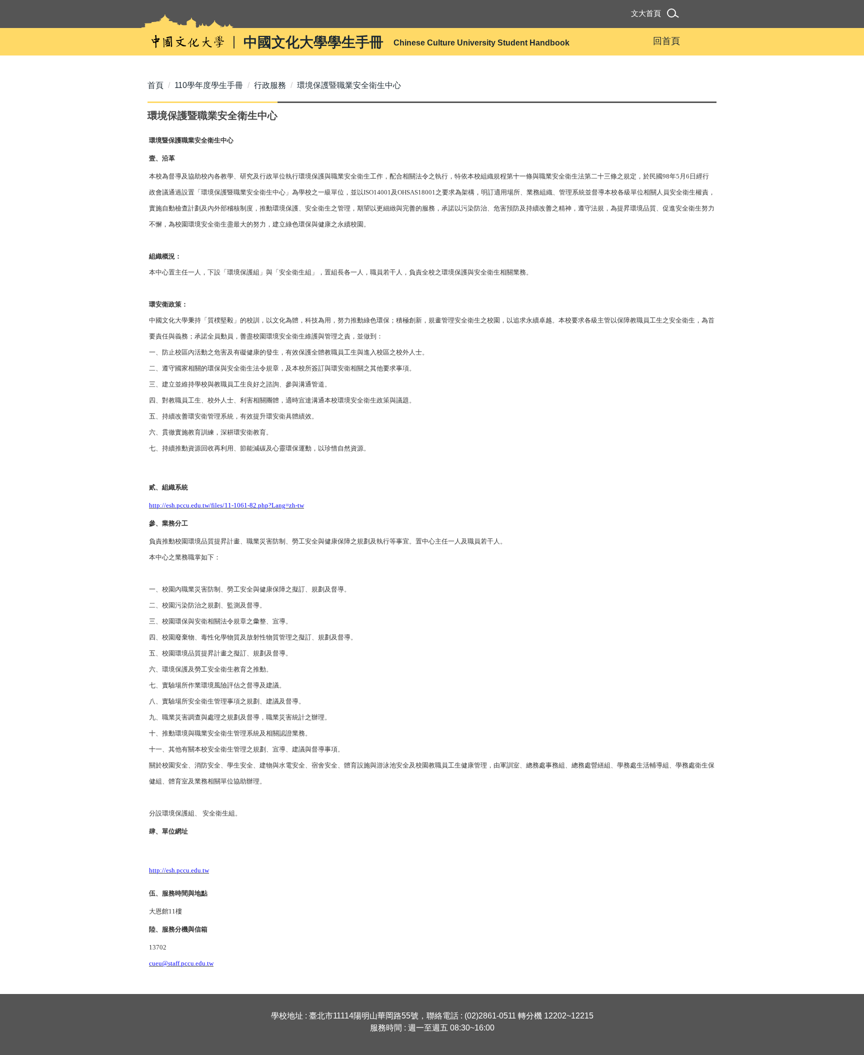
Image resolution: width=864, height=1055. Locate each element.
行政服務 (270, 85)
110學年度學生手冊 (208, 85)
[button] (675, 14)
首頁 (156, 85)
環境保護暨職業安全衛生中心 (349, 85)
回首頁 (666, 41)
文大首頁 (646, 13)
